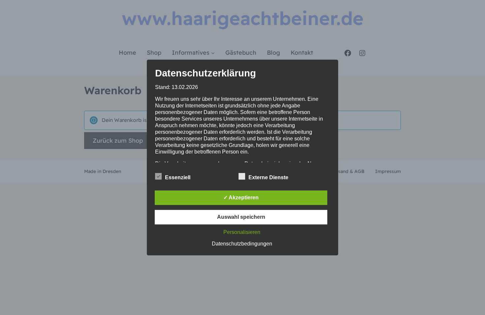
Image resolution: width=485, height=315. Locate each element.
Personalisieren (241, 232)
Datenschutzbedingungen (242, 243)
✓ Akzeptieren (241, 197)
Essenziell (177, 177)
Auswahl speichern (241, 217)
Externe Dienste (268, 177)
